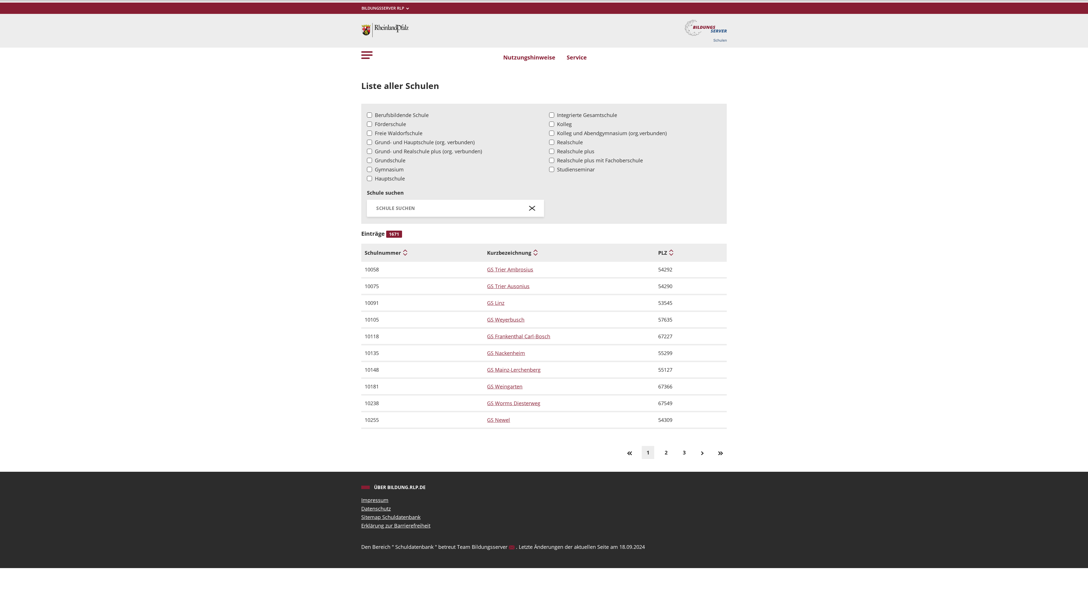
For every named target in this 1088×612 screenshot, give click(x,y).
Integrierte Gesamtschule (587, 115)
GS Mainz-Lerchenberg (514, 369)
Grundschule (390, 160)
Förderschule (390, 124)
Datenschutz (376, 508)
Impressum (374, 500)
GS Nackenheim (506, 353)
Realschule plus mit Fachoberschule (600, 160)
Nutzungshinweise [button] (529, 57)
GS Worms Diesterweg (513, 403)
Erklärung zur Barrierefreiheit (395, 525)
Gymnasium (389, 169)
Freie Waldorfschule (398, 133)
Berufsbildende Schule (402, 115)
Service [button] (577, 57)
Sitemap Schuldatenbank (390, 517)
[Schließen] (532, 208)
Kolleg (564, 124)
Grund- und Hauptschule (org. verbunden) (425, 142)
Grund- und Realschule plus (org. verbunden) (428, 151)
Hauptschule (390, 178)
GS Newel (498, 419)
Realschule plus (575, 151)
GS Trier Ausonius (508, 286)
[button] (367, 54)
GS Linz (495, 302)
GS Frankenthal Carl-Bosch (518, 336)
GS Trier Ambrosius (510, 269)
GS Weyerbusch (505, 319)
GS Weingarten (504, 386)
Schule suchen (385, 192)
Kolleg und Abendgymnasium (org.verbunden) (612, 133)
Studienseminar (576, 169)
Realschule (570, 142)
